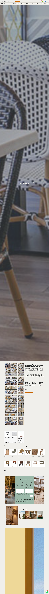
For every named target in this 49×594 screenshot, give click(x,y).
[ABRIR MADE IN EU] (47, 3)
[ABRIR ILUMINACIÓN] (28, 3)
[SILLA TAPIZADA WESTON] (28, 464)
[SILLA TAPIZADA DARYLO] (35, 464)
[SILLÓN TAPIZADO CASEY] (21, 452)
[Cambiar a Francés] (47, 1)
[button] (47, 592)
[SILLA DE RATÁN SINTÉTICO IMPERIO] (7, 434)
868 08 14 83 (33, 388)
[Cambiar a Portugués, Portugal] (44, 1)
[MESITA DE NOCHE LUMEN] (35, 452)
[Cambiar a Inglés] (45, 1)
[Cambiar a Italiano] (42, 1)
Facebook (40, 385)
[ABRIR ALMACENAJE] (33, 3)
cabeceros (27, 520)
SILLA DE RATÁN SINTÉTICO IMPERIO (7, 438)
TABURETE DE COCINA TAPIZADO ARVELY (7, 470)
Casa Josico (40, 369)
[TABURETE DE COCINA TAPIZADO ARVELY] (7, 464)
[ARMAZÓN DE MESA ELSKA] (7, 452)
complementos (22, 520)
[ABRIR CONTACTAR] (33, 1)
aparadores (39, 520)
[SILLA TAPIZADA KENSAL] (41, 464)
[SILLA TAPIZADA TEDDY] (21, 464)
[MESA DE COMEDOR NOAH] (28, 452)
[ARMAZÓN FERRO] (21, 434)
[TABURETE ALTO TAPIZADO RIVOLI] (14, 464)
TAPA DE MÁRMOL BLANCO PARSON (14, 438)
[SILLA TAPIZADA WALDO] (14, 452)
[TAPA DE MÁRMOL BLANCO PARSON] (14, 434)
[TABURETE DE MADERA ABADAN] (41, 452)
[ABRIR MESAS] (23, 3)
